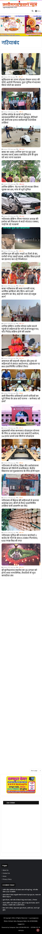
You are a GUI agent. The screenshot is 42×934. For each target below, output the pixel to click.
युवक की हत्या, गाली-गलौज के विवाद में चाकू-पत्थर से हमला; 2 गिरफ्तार (20, 900)
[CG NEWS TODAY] (21, 4)
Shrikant (5, 77)
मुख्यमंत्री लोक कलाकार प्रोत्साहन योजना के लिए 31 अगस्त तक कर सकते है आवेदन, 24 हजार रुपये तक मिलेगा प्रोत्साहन (20, 433)
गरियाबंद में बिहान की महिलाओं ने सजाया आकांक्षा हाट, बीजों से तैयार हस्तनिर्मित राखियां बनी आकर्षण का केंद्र (20, 503)
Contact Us (6, 873)
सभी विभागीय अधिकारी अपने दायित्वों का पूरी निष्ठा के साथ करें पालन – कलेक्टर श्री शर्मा (21, 399)
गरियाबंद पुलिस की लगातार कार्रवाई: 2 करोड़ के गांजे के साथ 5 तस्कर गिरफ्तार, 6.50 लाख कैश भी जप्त (20, 538)
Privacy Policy (7, 879)
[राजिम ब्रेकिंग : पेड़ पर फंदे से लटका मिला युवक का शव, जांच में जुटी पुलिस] (21, 171)
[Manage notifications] (37, 930)
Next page (34, 770)
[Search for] (33, 10)
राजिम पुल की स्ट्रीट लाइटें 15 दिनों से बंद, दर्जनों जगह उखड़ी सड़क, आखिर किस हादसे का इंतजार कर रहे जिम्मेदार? (21, 256)
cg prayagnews (33, 918)
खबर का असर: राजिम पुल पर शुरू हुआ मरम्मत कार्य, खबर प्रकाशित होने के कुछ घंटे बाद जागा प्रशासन (20, 155)
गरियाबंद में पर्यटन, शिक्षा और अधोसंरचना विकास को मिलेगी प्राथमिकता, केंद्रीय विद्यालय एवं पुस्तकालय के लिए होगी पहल (21, 468)
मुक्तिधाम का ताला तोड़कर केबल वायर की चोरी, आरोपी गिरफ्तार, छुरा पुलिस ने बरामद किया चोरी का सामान (21, 82)
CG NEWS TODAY (8, 885)
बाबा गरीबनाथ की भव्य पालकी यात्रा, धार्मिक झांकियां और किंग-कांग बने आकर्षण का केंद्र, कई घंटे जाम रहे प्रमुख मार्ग (19, 292)
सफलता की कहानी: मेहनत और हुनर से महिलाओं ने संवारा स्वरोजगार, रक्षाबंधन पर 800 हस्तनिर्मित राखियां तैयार (21, 364)
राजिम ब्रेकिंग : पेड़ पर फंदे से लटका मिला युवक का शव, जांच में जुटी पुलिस (20, 188)
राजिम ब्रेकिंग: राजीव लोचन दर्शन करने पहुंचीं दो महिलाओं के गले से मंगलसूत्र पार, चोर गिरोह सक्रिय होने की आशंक (20, 329)
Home (4, 876)
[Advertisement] (21, 673)
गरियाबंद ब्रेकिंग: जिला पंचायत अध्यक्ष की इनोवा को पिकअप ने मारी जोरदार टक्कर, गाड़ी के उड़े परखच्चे (20, 222)
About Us (5, 870)
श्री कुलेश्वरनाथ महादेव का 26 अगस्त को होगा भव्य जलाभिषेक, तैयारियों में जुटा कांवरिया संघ (19, 573)
